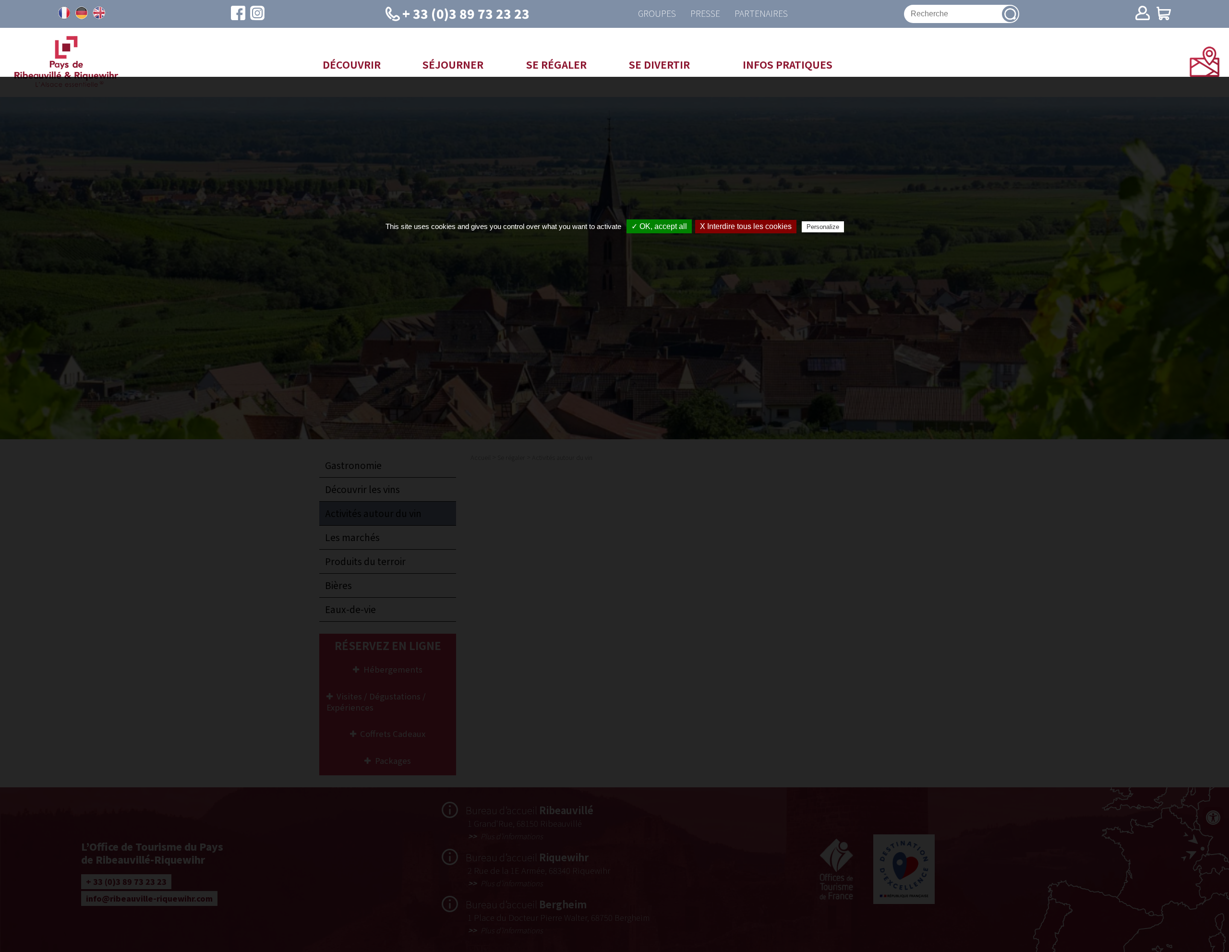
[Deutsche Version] (81, 13)
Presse (705, 13)
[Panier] (1164, 14)
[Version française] (64, 13)
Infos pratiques (787, 64)
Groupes (657, 13)
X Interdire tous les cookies (746, 226)
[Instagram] (257, 14)
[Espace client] (1142, 14)
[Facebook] (238, 14)
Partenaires (761, 13)
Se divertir (659, 64)
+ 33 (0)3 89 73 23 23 (466, 13)
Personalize (823, 226)
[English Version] (99, 13)
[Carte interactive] (1204, 73)
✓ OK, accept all (659, 226)
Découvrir (352, 64)
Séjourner (452, 64)
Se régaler (556, 64)
